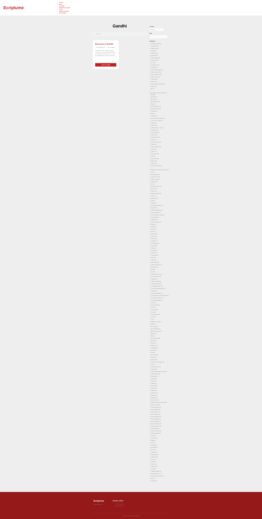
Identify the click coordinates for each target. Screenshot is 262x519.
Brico (153, 113)
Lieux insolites (155, 305)
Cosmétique (154, 130)
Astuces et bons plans (157, 69)
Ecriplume (13, 7)
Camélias (154, 115)
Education (154, 188)
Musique (154, 345)
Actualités (154, 46)
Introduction (154, 255)
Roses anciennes (156, 407)
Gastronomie (155, 217)
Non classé (154, 355)
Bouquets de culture (64, 7)
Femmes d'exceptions (157, 205)
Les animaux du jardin (157, 293)
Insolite (154, 245)
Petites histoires (155, 374)
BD (152, 88)
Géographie (154, 219)
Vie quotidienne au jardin (157, 476)
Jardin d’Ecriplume (64, 11)
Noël (153, 352)
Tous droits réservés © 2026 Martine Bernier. (131, 515)
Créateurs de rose (156, 142)
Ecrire (153, 184)
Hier (153, 231)
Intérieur (153, 248)
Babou (153, 86)
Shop (153, 442)
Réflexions (154, 397)
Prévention (154, 393)
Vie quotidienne (156, 473)
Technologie (155, 454)
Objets (153, 357)
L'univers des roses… (156, 274)
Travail (153, 468)
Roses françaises (156, 416)
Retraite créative (155, 404)
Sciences (154, 438)
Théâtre (153, 461)
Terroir (153, 459)
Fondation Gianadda (156, 210)
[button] (159, 1)
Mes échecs (154, 326)
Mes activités (62, 13)
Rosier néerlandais (156, 421)
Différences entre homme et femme (159, 169)
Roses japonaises (156, 419)
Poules (154, 388)
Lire (153, 307)
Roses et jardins (155, 414)
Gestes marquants (156, 222)
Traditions (154, 466)
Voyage (154, 480)
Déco (153, 156)
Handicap (154, 226)
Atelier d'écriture (156, 72)
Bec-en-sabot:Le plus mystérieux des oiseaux (158, 93)
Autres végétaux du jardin (158, 84)
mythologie (154, 347)
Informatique (155, 243)
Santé (153, 435)
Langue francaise (156, 281)
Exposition (154, 198)
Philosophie (154, 376)
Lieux (153, 302)
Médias (153, 324)
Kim (153, 271)
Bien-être (154, 99)
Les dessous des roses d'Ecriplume (160, 295)
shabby (153, 440)
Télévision (154, 457)
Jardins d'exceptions (156, 264)
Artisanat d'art (155, 65)
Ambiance (154, 53)
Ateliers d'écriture (156, 74)
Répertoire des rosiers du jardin (159, 402)
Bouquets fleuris (156, 108)
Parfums (154, 359)
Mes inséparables (155, 328)
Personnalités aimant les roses (159, 371)
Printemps (154, 395)
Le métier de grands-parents (158, 288)
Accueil (61, 2)
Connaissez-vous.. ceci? (157, 127)
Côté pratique (155, 132)
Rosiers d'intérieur (156, 430)
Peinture (154, 369)
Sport (153, 449)
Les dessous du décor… (157, 298)
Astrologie (154, 67)
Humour (154, 238)
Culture (153, 151)
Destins (154, 163)
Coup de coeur (155, 137)
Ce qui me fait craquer (157, 120)
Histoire (154, 233)
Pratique (154, 390)
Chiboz (153, 123)
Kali (153, 269)
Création (153, 144)
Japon (153, 257)
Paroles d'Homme (156, 366)
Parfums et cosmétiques (158, 362)
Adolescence (154, 48)
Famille (153, 203)
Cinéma (154, 125)
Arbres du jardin (155, 58)
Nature (153, 350)
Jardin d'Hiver (155, 262)
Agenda (153, 50)
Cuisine (153, 149)
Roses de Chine (155, 412)
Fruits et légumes (155, 212)
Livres (60, 9)
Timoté (153, 464)
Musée (153, 343)
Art (153, 62)
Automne (154, 81)
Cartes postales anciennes (158, 118)
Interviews (154, 250)
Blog (60, 4)
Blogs (153, 104)
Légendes (154, 290)
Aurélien (154, 79)
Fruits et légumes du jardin (158, 215)
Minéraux (154, 333)
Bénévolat (154, 96)
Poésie (153, 381)
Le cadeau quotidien (156, 283)
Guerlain (153, 224)
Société (154, 445)
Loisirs (153, 317)
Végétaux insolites (156, 471)
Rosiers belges (155, 428)
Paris (153, 364)
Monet (153, 340)
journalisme (154, 267)
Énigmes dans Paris (156, 193)
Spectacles (154, 447)
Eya (153, 200)
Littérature (154, 309)
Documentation (155, 174)
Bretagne (154, 111)
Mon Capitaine (155, 338)
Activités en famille (156, 43)
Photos (153, 378)
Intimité (154, 252)
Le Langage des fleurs (157, 286)
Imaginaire (154, 241)
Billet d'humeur (155, 101)
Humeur (154, 236)
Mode (153, 336)
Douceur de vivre (155, 177)
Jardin (153, 260)
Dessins (154, 161)
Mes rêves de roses (156, 331)
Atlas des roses (155, 77)
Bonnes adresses (156, 106)
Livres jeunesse (155, 314)
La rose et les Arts (156, 276)
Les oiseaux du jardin (156, 300)
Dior (152, 172)
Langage (154, 279)
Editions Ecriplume (156, 186)
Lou (152, 319)
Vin (153, 478)
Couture (153, 139)
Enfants (154, 191)
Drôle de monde (155, 179)
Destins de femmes (156, 165)
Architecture (154, 60)
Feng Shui (154, 207)
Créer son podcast (156, 146)
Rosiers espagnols (156, 433)
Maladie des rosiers (156, 321)
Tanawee (154, 452)
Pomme (154, 385)
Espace (153, 196)
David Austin (155, 153)
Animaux (154, 55)
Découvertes (155, 158)
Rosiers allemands (156, 423)
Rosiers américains (156, 426)
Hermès (153, 229)
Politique (153, 383)
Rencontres (154, 400)
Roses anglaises (155, 409)
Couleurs (154, 134)
